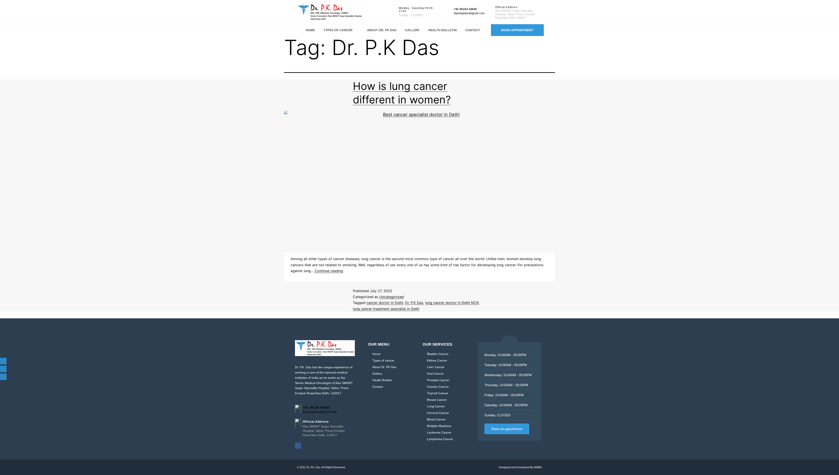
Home (310, 30)
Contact (472, 30)
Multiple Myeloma (439, 426)
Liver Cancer (436, 367)
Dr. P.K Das (414, 302)
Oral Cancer (435, 373)
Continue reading (329, 271)
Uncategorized (391, 297)
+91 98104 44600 (465, 9)
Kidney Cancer (437, 360)
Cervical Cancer (438, 413)
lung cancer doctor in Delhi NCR (451, 302)
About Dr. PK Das (381, 30)
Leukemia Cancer (439, 432)
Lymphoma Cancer (440, 439)
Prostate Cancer (438, 380)
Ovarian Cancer (438, 386)
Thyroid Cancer (437, 393)
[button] (341, 30)
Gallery (412, 30)
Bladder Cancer (438, 354)
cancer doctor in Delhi (384, 302)
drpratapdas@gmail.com (469, 13)
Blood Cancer (436, 419)
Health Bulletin (442, 30)
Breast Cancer (437, 399)
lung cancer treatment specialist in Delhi (386, 309)
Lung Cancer (436, 406)
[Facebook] (298, 446)
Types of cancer (338, 30)
